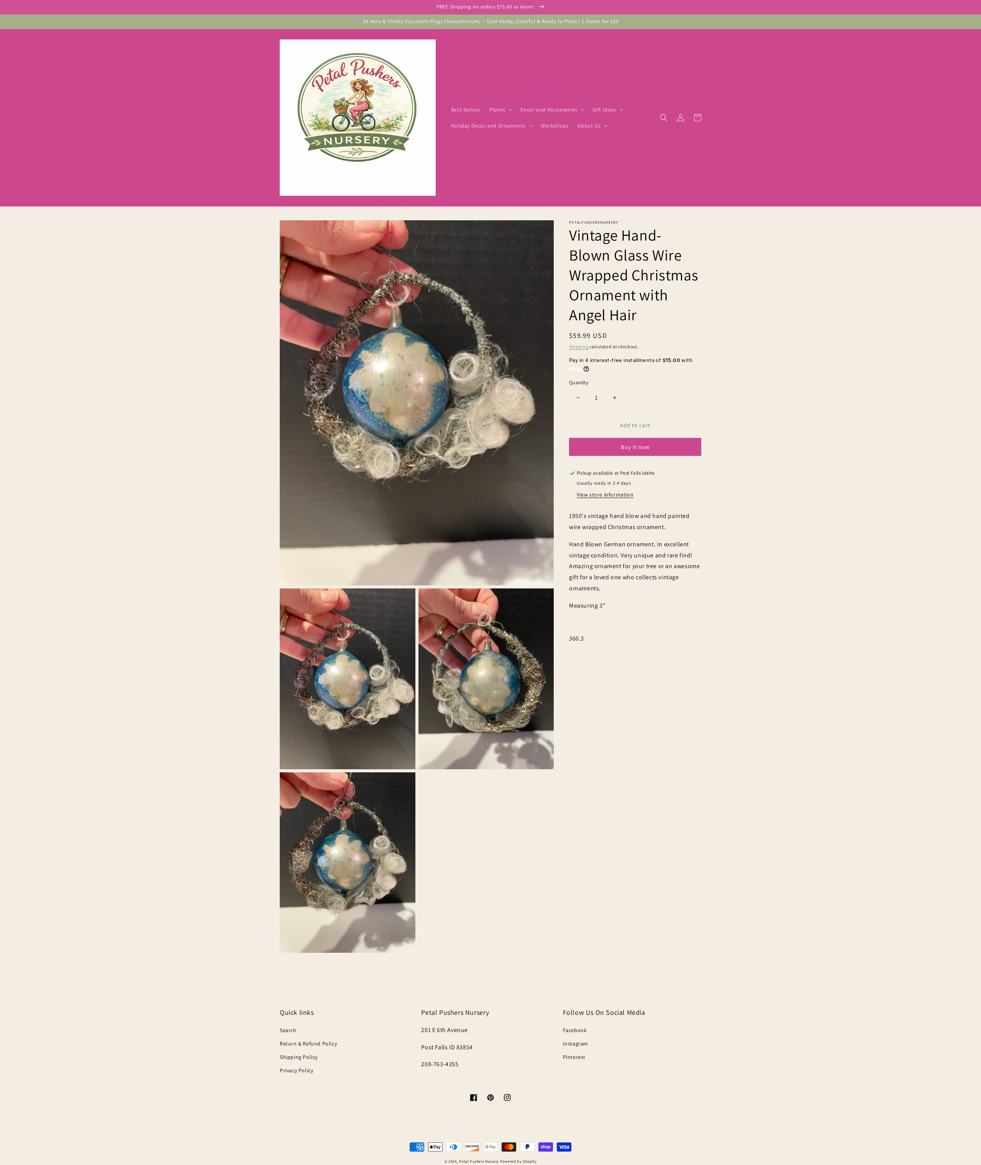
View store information (605, 494)
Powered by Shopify (518, 1161)
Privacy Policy (296, 1070)
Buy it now (635, 447)
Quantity (578, 382)
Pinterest (574, 1057)
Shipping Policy (299, 1057)
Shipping (579, 346)
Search (288, 1030)
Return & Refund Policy (308, 1043)
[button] (500, 110)
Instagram (575, 1043)
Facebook (575, 1030)
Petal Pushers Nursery (479, 1161)
